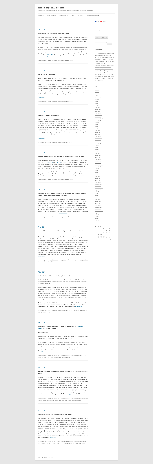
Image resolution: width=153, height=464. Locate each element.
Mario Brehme (47, 262)
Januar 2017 (97, 134)
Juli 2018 (97, 99)
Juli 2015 (97, 168)
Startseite (41, 15)
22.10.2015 (42, 111)
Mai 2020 (97, 92)
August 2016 (98, 144)
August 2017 (98, 120)
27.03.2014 (58, 162)
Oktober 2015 (98, 163)
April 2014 (97, 197)
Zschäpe (69, 400)
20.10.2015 (42, 189)
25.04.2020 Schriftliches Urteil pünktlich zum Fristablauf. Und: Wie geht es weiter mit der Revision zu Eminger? (104, 70)
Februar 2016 (98, 155)
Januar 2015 (97, 180)
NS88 (78, 443)
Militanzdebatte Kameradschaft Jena (68, 443)
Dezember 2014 (98, 182)
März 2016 (97, 153)
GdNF (42, 262)
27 (98, 238)
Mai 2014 (97, 195)
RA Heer (55, 400)
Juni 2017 (97, 124)
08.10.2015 (42, 367)
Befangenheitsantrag (48, 400)
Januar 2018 (97, 111)
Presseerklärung (57, 357)
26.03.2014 (50, 162)
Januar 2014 (97, 203)
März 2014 (97, 199)
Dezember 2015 (98, 159)
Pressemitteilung (66, 357)
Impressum (80, 15)
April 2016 (97, 151)
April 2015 (97, 174)
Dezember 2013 (98, 205)
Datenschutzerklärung (93, 15)
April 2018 (97, 105)
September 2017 (99, 119)
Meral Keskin (50, 357)
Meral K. (51, 443)
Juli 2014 (97, 191)
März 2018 (97, 107)
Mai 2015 (97, 172)
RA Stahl (59, 400)
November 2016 (98, 138)
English (98, 21)
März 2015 (97, 176)
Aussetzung (82, 398)
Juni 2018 (97, 101)
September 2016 (99, 142)
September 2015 (99, 165)
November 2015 (98, 161)
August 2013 (98, 213)
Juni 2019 (97, 96)
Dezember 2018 (98, 97)
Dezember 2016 (98, 136)
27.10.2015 (42, 70)
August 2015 (98, 167)
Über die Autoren (63, 15)
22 (103, 236)
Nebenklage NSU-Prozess (51, 7)
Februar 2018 (98, 109)
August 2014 (98, 190)
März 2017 (97, 130)
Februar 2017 (98, 132)
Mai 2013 (97, 218)
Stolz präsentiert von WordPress (45, 457)
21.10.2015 (42, 152)
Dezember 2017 (98, 113)
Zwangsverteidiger (76, 400)
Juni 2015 (97, 170)
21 (101, 236)
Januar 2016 (97, 157)
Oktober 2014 (98, 186)
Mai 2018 (97, 103)
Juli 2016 (97, 145)
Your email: (97, 30)
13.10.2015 (42, 272)
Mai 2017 (97, 126)
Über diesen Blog (51, 15)
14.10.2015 (42, 227)
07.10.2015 (42, 410)
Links (73, 15)
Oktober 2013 (98, 209)
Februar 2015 (98, 178)
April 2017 (97, 128)
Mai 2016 (97, 149)
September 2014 (99, 188)
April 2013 (97, 220)
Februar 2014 (98, 201)
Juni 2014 (97, 193)
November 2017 (98, 115)
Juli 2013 (97, 215)
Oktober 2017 (98, 117)
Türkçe (104, 21)
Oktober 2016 (98, 140)
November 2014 (98, 184)
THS (52, 262)
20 (98, 236)
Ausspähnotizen (46, 312)
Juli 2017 (97, 122)
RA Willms (82, 443)
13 (98, 234)
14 (101, 234)
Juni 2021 (97, 90)
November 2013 (98, 207)
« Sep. (96, 239)
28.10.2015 (42, 29)
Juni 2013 (97, 216)
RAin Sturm (64, 400)
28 (101, 238)
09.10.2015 (42, 322)
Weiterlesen (50, 57)
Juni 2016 (97, 147)
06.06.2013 (50, 55)
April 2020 (97, 94)
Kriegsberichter (44, 443)
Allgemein (63, 60)
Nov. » (111, 239)
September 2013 (99, 211)
